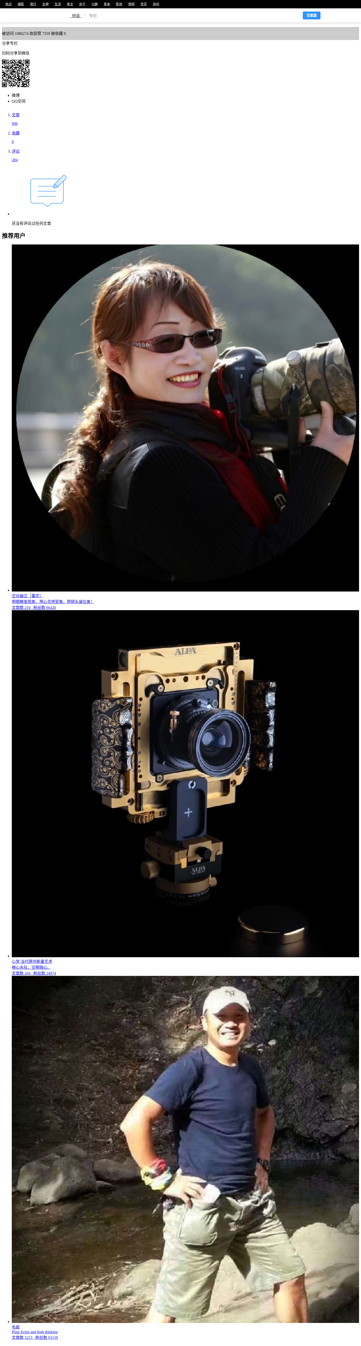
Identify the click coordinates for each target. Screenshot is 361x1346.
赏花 (143, 4)
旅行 (33, 4)
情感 (131, 4)
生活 (58, 4)
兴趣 (94, 4)
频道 (76, 16)
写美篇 (311, 15)
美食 (107, 4)
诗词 (156, 4)
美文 (70, 4)
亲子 (82, 4)
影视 (119, 4)
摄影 (21, 4)
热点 (8, 4)
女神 (45, 4)
